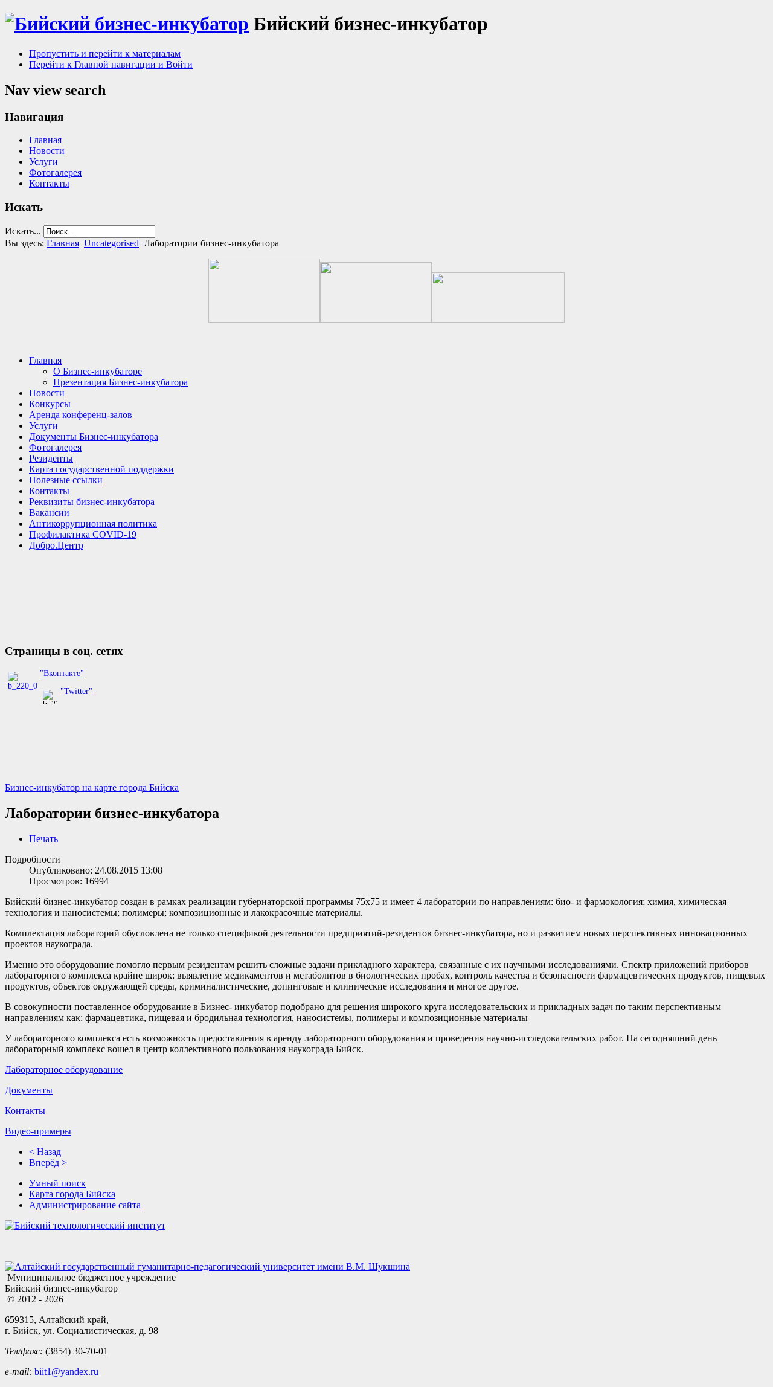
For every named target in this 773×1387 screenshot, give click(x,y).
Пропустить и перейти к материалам (105, 53)
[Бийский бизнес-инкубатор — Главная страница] (127, 23)
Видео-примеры (38, 1131)
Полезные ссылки (66, 480)
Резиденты (51, 458)
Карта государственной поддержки (101, 469)
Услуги (43, 161)
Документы (29, 1090)
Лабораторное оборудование (64, 1069)
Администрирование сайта (85, 1205)
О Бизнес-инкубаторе (97, 371)
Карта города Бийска (72, 1194)
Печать (43, 839)
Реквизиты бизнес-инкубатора (92, 502)
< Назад (45, 1152)
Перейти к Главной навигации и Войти (111, 64)
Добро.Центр (56, 545)
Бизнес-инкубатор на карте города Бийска (92, 787)
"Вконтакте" (62, 673)
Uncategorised (111, 243)
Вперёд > (48, 1162)
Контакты (49, 183)
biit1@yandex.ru (66, 1371)
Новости (47, 151)
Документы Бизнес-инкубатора (93, 436)
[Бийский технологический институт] (85, 1225)
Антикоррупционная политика (93, 523)
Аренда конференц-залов (80, 415)
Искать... (23, 231)
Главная (45, 140)
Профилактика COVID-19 (82, 534)
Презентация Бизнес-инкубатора (120, 382)
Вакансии (49, 512)
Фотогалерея (55, 172)
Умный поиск (57, 1183)
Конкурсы (50, 404)
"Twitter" (76, 691)
